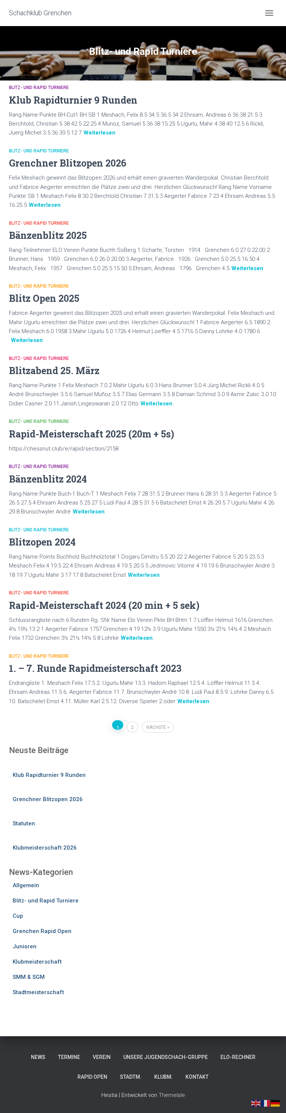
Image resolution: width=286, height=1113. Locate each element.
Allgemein (26, 885)
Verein (102, 1057)
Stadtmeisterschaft (38, 992)
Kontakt (197, 1077)
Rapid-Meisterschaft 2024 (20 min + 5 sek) (104, 605)
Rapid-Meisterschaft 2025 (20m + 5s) (91, 434)
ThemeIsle (172, 1095)
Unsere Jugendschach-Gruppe (165, 1057)
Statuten (24, 823)
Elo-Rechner (237, 1057)
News (38, 1057)
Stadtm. (131, 1077)
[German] (275, 1103)
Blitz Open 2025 (44, 298)
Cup (18, 916)
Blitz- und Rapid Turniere (39, 87)
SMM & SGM (29, 977)
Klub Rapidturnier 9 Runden (73, 100)
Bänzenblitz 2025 (48, 235)
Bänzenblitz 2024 (48, 479)
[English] (256, 1103)
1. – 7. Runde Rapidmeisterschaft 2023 (95, 668)
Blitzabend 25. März (54, 370)
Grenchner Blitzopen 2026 (67, 163)
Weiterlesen (99, 132)
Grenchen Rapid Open (42, 931)
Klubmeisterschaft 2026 (45, 847)
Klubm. (163, 1077)
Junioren (24, 946)
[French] (266, 1103)
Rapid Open (92, 1077)
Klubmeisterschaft (37, 961)
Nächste (156, 727)
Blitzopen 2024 (42, 542)
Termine (69, 1057)
